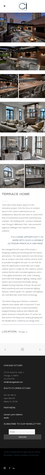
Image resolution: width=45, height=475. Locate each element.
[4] (22, 176)
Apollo (6, 418)
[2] (22, 58)
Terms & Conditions (21, 455)
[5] (22, 148)
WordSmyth (8, 455)
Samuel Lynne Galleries (13, 414)
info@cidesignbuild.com (13, 382)
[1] (22, 86)
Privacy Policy (34, 455)
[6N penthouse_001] (22, 117)
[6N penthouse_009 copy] (22, 27)
